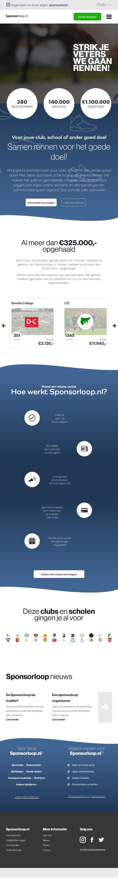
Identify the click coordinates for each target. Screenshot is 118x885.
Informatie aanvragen (41, 202)
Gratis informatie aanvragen (59, 574)
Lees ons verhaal (73, 202)
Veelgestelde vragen (16, 840)
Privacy (46, 845)
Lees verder (12, 719)
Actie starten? (87, 16)
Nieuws (46, 840)
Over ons (47, 835)
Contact (47, 850)
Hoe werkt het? (13, 835)
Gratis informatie (14, 850)
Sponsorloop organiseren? (86, 796)
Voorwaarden (12, 845)
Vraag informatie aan (27, 797)
